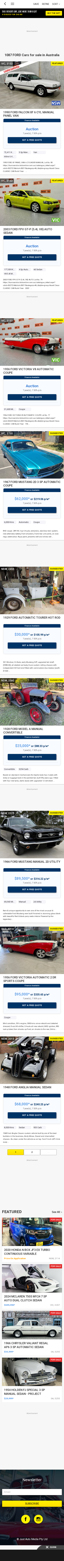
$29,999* (9, 1398)
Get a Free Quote (32, 140)
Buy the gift (53, 13)
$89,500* (22, 878)
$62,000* (22, 499)
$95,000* (22, 994)
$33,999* (9, 1351)
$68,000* (22, 1104)
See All (56, 1212)
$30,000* (22, 634)
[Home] (32, 1530)
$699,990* (9, 1305)
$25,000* (22, 746)
